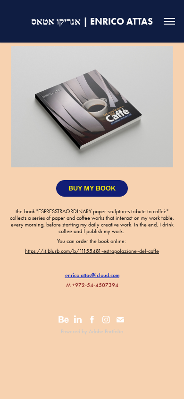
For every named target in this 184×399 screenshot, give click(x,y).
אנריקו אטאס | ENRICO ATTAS (92, 21)
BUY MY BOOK (92, 188)
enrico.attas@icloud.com (92, 275)
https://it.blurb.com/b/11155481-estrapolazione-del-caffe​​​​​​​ (92, 251)
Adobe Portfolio (106, 331)
